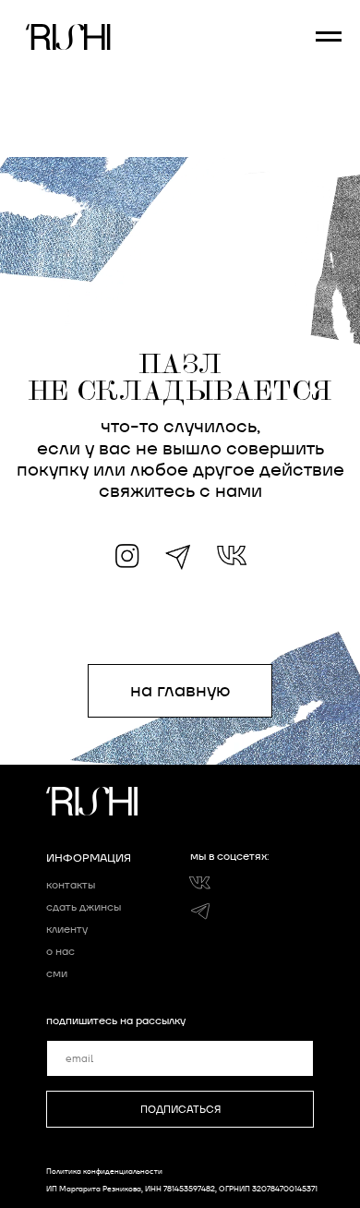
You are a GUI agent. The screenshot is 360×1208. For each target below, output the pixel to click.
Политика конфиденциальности (104, 1171)
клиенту (67, 929)
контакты (70, 884)
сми (56, 973)
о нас (60, 951)
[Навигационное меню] (329, 36)
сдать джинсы (83, 906)
